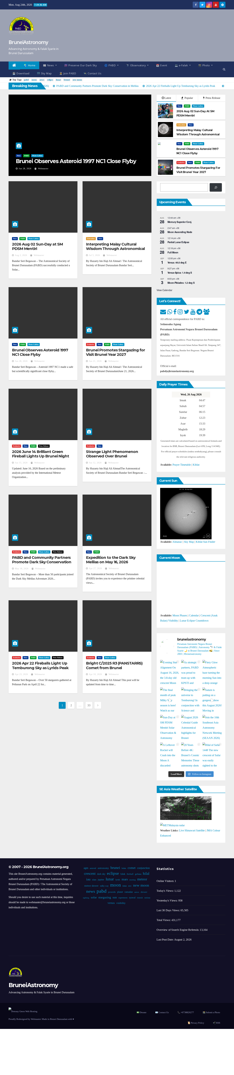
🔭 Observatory (136, 65)
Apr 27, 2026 (95, 568)
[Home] (14, 66)
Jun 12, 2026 (95, 463)
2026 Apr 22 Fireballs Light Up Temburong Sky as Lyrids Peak (40, 665)
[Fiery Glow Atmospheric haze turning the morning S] (212, 673)
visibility (121, 903)
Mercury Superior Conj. (180, 222)
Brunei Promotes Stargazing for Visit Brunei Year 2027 (115, 352)
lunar (58, 80)
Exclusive (180, 162)
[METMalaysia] (172, 825)
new (130, 886)
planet (120, 892)
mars (125, 879)
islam (94, 880)
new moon (77, 80)
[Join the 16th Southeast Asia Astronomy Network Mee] (212, 728)
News (19, 156)
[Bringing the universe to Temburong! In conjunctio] (191, 700)
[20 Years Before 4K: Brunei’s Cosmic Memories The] (191, 755)
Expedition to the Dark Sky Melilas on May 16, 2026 (110, 559)
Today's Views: (165, 890)
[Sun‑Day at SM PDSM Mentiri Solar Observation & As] (170, 728)
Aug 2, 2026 (21, 255)
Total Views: (164, 920)
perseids (112, 892)
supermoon (122, 897)
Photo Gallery (37, 156)
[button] (224, 69)
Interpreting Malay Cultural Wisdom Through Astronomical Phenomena (115, 249)
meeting (132, 880)
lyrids (117, 880)
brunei (67, 80)
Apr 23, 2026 (21, 674)
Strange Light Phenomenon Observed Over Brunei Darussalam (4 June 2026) (112, 456)
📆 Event (161, 65)
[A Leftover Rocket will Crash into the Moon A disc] (170, 755)
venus (111, 903)
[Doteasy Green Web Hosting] (23, 1011)
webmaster (42, 168)
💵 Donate (141, 1012)
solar (94, 897)
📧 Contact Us (162, 1012)
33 (88, 705)
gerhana (138, 874)
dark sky (101, 874)
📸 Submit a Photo (211, 1012)
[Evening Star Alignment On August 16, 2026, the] (170, 673)
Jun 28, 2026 (25, 168)
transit (140, 897)
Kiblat (196, 464)
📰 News (49, 65)
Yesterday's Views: (167, 900)
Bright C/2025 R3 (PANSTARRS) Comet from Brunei (114, 665)
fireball (130, 874)
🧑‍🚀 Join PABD (67, 73)
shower (144, 892)
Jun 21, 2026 (95, 361)
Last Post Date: (165, 939)
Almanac (177, 541)
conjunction (143, 868)
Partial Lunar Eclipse (178, 242)
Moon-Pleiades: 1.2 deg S (181, 282)
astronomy (103, 868)
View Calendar (164, 290)
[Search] (216, 187)
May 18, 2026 (21, 568)
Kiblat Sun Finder (205, 541)
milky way (104, 886)
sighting (86, 898)
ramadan (129, 892)
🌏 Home (29, 65)
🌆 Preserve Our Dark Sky (80, 65)
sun (115, 897)
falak (122, 874)
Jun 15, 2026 (21, 463)
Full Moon (173, 252)
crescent (90, 873)
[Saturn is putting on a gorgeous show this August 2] (212, 700)
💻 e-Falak (182, 65)
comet (132, 868)
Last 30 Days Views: (169, 910)
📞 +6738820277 (185, 1012)
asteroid (93, 868)
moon (34, 80)
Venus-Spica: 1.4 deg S (180, 272)
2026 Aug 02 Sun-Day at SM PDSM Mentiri (37, 246)
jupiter (101, 879)
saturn (136, 892)
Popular (188, 97)
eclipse (50, 80)
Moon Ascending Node (180, 232)
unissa (147, 897)
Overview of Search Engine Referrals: (178, 929)
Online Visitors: (166, 881)
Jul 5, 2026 (94, 255)
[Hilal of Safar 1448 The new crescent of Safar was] (212, 755)
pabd (26, 80)
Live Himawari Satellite (192, 830)
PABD (26, 156)
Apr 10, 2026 (95, 674)
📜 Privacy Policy (195, 1023)
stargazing (104, 897)
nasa (124, 885)
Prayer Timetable (182, 464)
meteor (142, 879)
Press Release (212, 97)
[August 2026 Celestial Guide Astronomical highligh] (191, 728)
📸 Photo (204, 65)
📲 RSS (216, 1023)
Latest (167, 97)
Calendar (194, 615)
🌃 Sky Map (44, 73)
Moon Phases (180, 615)
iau (88, 879)
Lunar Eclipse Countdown (194, 620)
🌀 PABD (110, 65)
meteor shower (91, 885)
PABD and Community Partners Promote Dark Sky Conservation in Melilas (41, 562)
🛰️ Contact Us (92, 73)
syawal (132, 897)
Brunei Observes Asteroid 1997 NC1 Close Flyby (76, 161)
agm (86, 868)
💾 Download (20, 73)
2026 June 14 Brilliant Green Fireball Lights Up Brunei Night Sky (40, 456)
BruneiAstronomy (28, 42)
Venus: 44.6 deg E (177, 262)
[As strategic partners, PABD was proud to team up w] (191, 673)
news (42, 80)
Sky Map (189, 541)
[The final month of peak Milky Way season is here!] (170, 700)
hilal (146, 873)
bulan (124, 868)
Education (181, 125)
